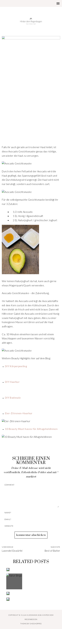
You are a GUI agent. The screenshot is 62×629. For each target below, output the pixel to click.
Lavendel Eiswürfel (12, 550)
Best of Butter (52, 550)
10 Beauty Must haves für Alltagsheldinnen (31, 429)
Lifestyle (31, 119)
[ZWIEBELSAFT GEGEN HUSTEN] (31, 593)
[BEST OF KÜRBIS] (31, 599)
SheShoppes (36, 624)
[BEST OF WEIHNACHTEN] (31, 569)
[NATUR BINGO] (31, 581)
